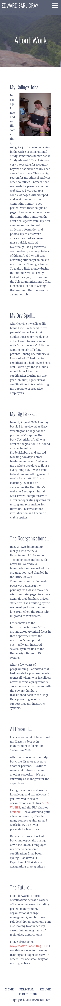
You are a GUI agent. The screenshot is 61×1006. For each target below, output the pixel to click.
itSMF (17, 812)
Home (9, 989)
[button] (56, 5)
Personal (26, 989)
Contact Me (28, 994)
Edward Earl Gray (20, 5)
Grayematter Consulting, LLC (29, 946)
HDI (17, 807)
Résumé (45, 989)
